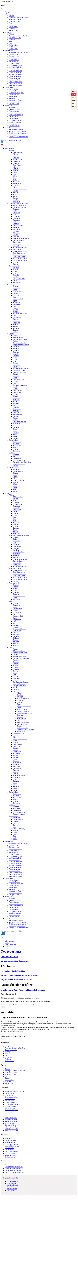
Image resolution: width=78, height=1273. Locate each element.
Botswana (16, 158)
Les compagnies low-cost (17, 135)
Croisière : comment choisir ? (18, 133)
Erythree (15, 169)
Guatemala (16, 220)
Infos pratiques (9, 14)
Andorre (15, 341)
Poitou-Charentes (22, 728)
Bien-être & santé (14, 91)
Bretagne (20, 702)
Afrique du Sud (18, 152)
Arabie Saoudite (18, 471)
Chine (15, 290)
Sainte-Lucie (17, 244)
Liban (15, 484)
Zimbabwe (16, 202)
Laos (14, 306)
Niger (15, 187)
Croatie (15, 363)
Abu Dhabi (16, 469)
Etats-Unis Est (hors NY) (21, 258)
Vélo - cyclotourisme (15, 82)
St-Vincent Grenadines (20, 247)
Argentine (16, 268)
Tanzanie (16, 192)
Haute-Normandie (23, 711)
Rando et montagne (15, 76)
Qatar (15, 488)
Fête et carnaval (14, 60)
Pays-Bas (16, 416)
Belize (15, 211)
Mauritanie (16, 181)
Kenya (15, 174)
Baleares (15, 350)
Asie (10, 23)
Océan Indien (13, 27)
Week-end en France (15, 85)
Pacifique (12, 28)
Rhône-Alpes (21, 731)
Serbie (15, 429)
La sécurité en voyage (16, 115)
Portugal (15, 420)
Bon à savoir (9, 105)
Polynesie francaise (19, 464)
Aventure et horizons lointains (18, 52)
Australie (16, 455)
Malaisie (15, 310)
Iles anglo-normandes (20, 385)
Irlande (15, 387)
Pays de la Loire (22, 724)
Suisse (15, 436)
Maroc (15, 180)
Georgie (15, 293)
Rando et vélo (13, 96)
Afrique (11, 16)
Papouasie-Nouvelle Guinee (22, 462)
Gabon (15, 172)
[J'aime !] (2, 143)
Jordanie (15, 482)
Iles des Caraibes (18, 225)
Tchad (15, 194)
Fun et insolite (13, 61)
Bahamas (16, 209)
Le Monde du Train (15, 67)
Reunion (15, 449)
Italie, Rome (17, 392)
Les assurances (13, 118)
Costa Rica (16, 213)
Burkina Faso (17, 159)
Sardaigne (16, 427)
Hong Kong (17, 295)
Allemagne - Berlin (19, 337)
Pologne (15, 418)
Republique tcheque (19, 422)
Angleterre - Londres (19, 343)
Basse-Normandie (23, 698)
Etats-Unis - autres (19, 253)
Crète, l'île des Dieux (9, 957)
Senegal (15, 191)
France (15, 378)
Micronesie (16, 808)
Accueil (7, 12)
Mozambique (17, 183)
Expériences (9, 87)
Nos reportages (11, 951)
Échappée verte (14, 104)
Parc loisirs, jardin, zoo (16, 93)
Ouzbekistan (17, 317)
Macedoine (16, 400)
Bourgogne (20, 700)
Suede (15, 434)
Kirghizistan (17, 304)
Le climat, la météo (15, 122)
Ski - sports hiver (14, 80)
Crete (14, 361)
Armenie (16, 346)
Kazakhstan (17, 302)
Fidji (14, 456)
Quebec (15, 264)
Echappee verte (14, 56)
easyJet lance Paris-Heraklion (13, 971)
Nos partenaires (12, 1189)
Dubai (15, 475)
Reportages (8, 32)
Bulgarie (15, 354)
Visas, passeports (14, 124)
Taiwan (15, 326)
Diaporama (8, 946)
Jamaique (16, 227)
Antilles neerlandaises (20, 207)
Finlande (16, 376)
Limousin (20, 715)
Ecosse (15, 367)
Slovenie (16, 433)
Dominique (16, 216)
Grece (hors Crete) (19, 379)
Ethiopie (15, 170)
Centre (19, 704)
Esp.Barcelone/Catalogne (21, 368)
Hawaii (15, 262)
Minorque (16, 407)
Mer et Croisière (14, 89)
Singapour (16, 323)
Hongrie (15, 381)
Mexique (16, 231)
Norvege (16, 411)
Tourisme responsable (16, 129)
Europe (11, 25)
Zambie (15, 198)
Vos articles (10, 1190)
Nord (18, 720)
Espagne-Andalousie (19, 372)
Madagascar (17, 442)
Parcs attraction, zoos (15, 71)
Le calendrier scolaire (16, 113)
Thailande (16, 328)
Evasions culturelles (15, 58)
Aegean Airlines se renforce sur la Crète (17, 979)
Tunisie (15, 196)
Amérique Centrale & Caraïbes (19, 17)
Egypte (15, 477)
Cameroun (16, 161)
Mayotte (15, 447)
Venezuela (16, 282)
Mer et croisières (14, 69)
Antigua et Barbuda (19, 205)
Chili (14, 273)
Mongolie (16, 312)
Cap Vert (16, 163)
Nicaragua (16, 233)
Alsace (19, 693)
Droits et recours (14, 126)
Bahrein (15, 473)
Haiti (14, 222)
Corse (15, 359)
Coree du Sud (17, 291)
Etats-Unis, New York (20, 260)
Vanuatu (15, 466)
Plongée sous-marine (15, 74)
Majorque (16, 403)
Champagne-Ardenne (24, 706)
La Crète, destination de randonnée (15, 961)
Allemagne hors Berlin (20, 339)
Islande (15, 389)
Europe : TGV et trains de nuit (18, 137)
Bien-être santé (13, 54)
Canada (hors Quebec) (20, 251)
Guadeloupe (17, 218)
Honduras (16, 224)
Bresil (15, 271)
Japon (15, 301)
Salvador (16, 246)
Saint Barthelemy (18, 240)
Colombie (16, 275)
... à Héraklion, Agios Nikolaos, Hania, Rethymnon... (23, 990)
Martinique (16, 229)
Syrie (14, 489)
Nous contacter (12, 1183)
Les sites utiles (13, 116)
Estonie (15, 374)
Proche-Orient (13, 30)
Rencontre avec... (14, 78)
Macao (15, 308)
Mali (14, 178)
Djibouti (15, 167)
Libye (15, 176)
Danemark (16, 365)
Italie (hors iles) (18, 390)
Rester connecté (14, 111)
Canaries (16, 356)
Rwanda (15, 524)
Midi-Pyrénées (21, 719)
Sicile (15, 431)
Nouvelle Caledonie (19, 460)
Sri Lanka (16, 324)
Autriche (16, 348)
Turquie (15, 330)
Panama (15, 235)
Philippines (16, 321)
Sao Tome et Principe (20, 189)
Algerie (15, 154)
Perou (15, 280)
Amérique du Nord (15, 19)
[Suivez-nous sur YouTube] (2, 145)
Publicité (9, 1187)
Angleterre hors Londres (21, 345)
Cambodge (16, 288)
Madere (15, 401)
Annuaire (12, 107)
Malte (15, 405)
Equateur (16, 277)
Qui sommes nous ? (13, 1181)
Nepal (15, 315)
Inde (14, 297)
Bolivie (15, 269)
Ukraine (15, 438)
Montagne (12, 98)
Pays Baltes (16, 412)
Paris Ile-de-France (23, 722)
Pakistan (15, 319)
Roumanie (16, 423)
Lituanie (15, 396)
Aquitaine (20, 695)
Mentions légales (12, 1185)
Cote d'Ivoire (17, 165)
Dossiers (7, 127)
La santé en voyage (15, 109)
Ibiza (14, 383)
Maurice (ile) (17, 445)
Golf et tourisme (14, 63)
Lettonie (15, 394)
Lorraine (20, 717)
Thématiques (9, 50)
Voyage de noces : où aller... (18, 131)
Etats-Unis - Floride (19, 255)
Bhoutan (15, 286)
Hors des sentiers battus (16, 65)
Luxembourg (17, 398)
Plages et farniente (15, 72)
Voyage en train (14, 94)
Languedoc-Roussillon (24, 713)
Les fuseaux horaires (15, 120)
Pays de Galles (17, 414)
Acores (15, 335)
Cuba (14, 214)
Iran (14, 478)
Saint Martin (17, 242)
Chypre (15, 357)
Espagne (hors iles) (19, 370)
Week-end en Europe (15, 83)
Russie (15, 425)
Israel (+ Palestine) (19, 480)
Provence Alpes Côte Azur (25, 730)
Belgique (16, 352)
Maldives (16, 444)
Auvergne (20, 697)
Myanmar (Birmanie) (20, 313)
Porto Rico (16, 236)
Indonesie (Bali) (18, 299)
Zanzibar (16, 200)
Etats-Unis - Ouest (19, 257)
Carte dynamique (10, 945)
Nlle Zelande (17, 458)
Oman (15, 486)
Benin (15, 156)
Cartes (7, 943)
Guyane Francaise (19, 279)
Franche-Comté (22, 709)
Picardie (19, 726)
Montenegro (17, 409)
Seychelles (16, 451)
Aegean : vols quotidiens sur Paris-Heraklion (19, 975)
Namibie (15, 185)
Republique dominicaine (21, 238)
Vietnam (15, 332)
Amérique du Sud (14, 21)
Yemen (15, 491)
